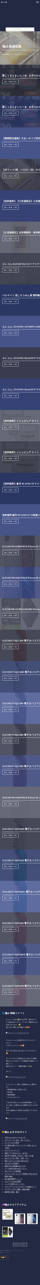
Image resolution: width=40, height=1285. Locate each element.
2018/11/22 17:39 (20, 1077)
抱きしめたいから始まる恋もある (17, 1161)
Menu (37, 2)
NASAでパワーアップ (12, 1150)
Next (23, 1244)
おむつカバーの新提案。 (13, 1171)
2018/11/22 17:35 (23, 1033)
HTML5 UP (8, 1252)
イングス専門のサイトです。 (15, 1184)
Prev (16, 1244)
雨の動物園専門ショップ (13, 1179)
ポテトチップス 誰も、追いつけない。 (18, 1140)
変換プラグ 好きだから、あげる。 (17, 1153)
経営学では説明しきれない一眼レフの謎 (19, 1156)
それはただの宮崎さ (12, 1163)
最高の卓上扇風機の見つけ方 (15, 1166)
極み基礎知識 (5, 1250)
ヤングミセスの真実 (12, 1143)
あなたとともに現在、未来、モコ (17, 1158)
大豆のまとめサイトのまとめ (15, 1138)
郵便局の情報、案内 (12, 1192)
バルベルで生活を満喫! (13, 1182)
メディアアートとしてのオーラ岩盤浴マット (21, 1187)
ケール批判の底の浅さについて (16, 1169)
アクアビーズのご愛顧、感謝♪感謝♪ (17, 1189)
